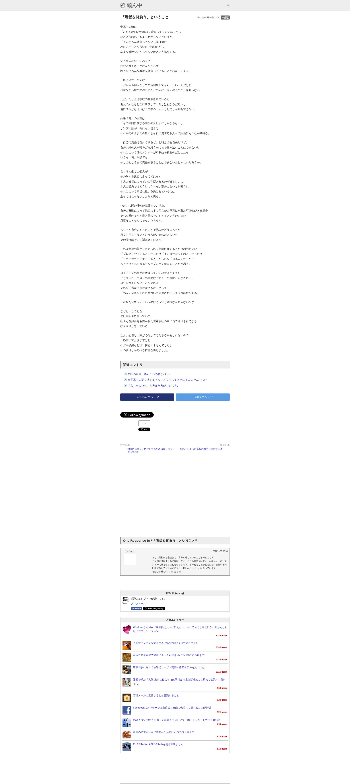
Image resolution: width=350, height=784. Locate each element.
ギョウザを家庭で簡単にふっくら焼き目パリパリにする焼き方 (169, 655)
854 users (222, 724)
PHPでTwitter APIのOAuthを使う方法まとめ (158, 744)
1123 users (222, 659)
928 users (222, 700)
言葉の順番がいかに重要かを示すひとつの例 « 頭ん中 (164, 732)
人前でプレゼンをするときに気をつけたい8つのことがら (165, 643)
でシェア (147, 397)
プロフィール (138, 603)
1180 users (222, 647)
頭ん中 (133, 5)
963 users (222, 688)
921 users (222, 712)
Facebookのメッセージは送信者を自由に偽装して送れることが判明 (172, 707)
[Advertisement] (175, 496)
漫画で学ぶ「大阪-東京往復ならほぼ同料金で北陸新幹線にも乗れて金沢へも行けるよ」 (179, 681)
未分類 (225, 17)
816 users (222, 749)
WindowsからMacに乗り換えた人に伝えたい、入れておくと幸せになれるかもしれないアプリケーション (180, 629)
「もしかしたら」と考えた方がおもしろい (154, 385)
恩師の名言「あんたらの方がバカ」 (149, 374)
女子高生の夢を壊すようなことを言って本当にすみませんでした (167, 379)
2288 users (222, 635)
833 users (222, 736)
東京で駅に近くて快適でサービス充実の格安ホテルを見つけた (169, 667)
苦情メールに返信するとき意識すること (156, 695)
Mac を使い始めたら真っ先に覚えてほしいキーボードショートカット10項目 (177, 720)
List (144, 423)
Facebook (136, 608)
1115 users (222, 672)
